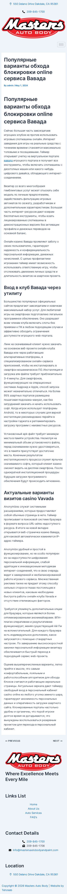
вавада (8, 160)
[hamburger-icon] (61, 44)
